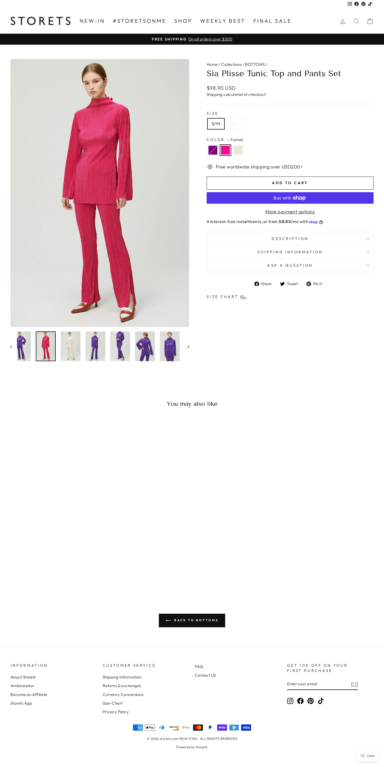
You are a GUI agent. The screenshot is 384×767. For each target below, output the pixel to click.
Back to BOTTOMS (196, 620)
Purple (213, 150)
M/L (234, 124)
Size (212, 113)
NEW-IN (92, 20)
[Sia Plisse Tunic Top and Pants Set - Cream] (60, 569)
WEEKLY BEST (223, 20)
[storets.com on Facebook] (300, 701)
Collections (231, 64)
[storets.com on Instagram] (290, 701)
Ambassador (22, 685)
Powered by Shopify (191, 747)
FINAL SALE (272, 20)
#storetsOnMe (139, 20)
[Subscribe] (354, 684)
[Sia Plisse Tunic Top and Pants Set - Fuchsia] (53, 569)
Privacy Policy (116, 711)
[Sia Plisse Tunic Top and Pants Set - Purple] (46, 569)
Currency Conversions (123, 694)
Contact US (205, 675)
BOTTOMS (255, 64)
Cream (238, 150)
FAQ (199, 666)
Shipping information (290, 252)
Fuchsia (225, 150)
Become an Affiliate (28, 694)
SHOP (183, 20)
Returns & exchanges (122, 685)
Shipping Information (122, 677)
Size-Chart (113, 703)
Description (290, 238)
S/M (216, 124)
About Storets (23, 677)
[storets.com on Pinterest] (310, 701)
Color (225, 139)
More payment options (290, 212)
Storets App (21, 703)
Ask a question (290, 265)
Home (212, 64)
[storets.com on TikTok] (321, 701)
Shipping (215, 94)
